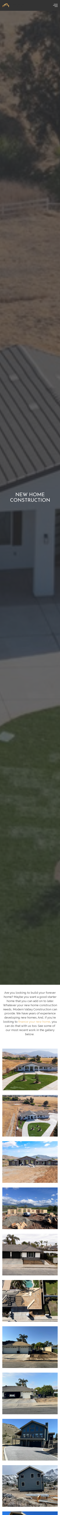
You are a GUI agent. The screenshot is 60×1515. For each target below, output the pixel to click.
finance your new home (34, 1021)
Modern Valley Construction (13, 5)
